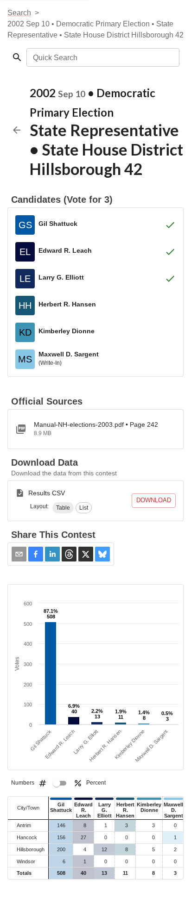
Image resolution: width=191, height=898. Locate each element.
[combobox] (102, 57)
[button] (63, 507)
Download (153, 500)
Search (19, 13)
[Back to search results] (16, 130)
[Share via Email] (19, 554)
